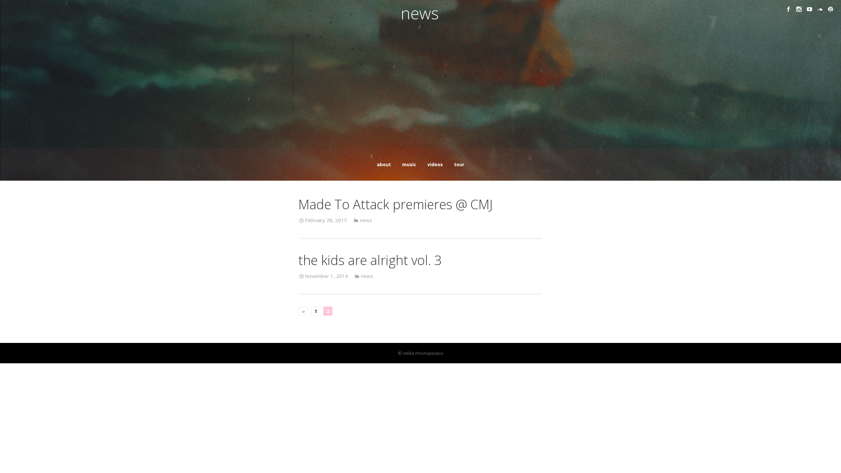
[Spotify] (830, 9)
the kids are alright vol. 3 (370, 260)
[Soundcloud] (820, 9)
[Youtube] (809, 9)
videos (435, 164)
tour (459, 164)
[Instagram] (799, 9)
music (409, 164)
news (366, 220)
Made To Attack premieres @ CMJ (395, 204)
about (384, 164)
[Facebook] (788, 9)
